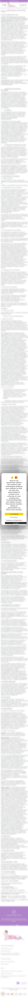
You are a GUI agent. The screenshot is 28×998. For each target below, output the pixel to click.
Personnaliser (14, 517)
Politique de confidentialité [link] (14, 520)
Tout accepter (14, 514)
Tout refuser (16, 523)
